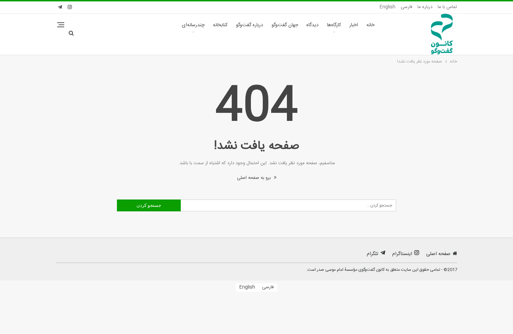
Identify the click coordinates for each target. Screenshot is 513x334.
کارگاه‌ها (334, 25)
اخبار (353, 25)
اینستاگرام (402, 254)
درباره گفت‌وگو (249, 25)
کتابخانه (220, 25)
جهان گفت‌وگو (285, 25)
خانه (370, 25)
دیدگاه (312, 25)
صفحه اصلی (438, 254)
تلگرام (372, 254)
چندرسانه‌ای (193, 25)
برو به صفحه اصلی (254, 178)
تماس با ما (447, 7)
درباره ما (424, 7)
